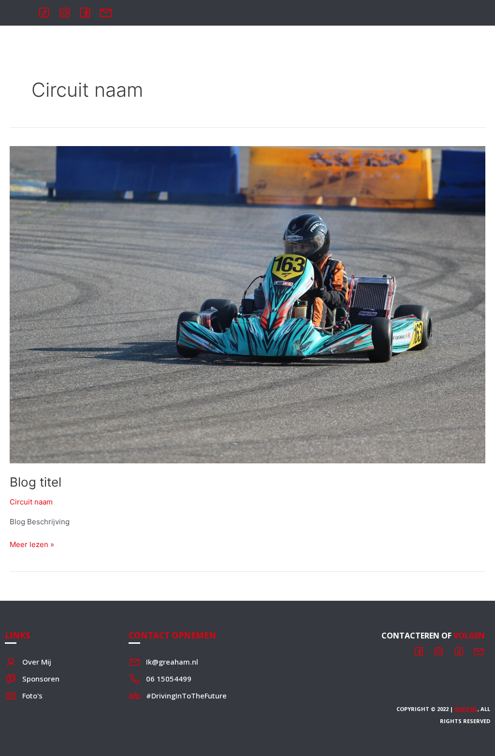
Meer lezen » (32, 544)
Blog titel (35, 481)
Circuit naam (31, 501)
